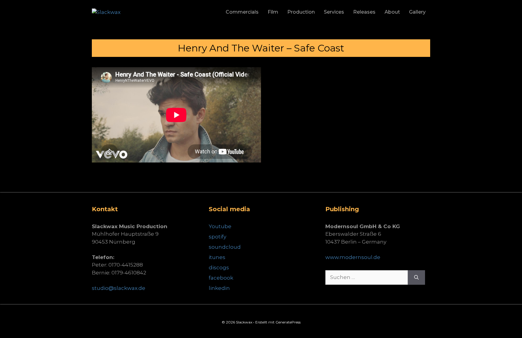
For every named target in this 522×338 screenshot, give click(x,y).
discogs (219, 267)
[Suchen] (416, 277)
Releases (364, 12)
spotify (217, 237)
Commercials (242, 12)
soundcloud (225, 247)
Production (301, 12)
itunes (217, 257)
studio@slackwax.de (118, 288)
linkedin (219, 288)
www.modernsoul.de (352, 257)
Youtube (220, 226)
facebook (221, 278)
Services (334, 12)
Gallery (417, 12)
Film (273, 12)
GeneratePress (288, 322)
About (392, 12)
